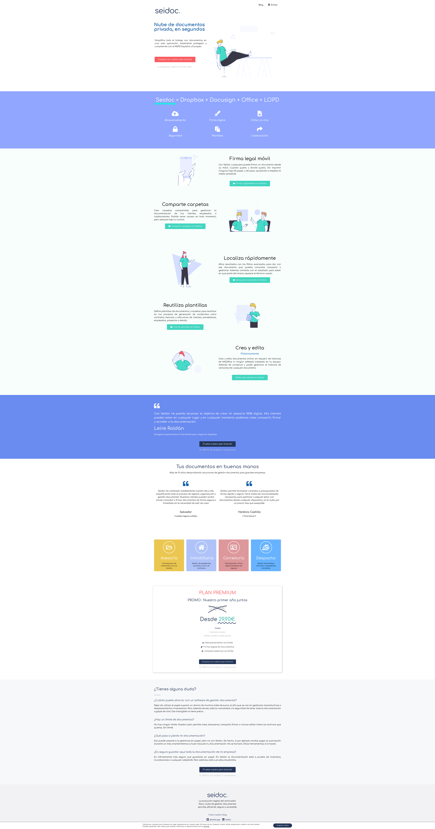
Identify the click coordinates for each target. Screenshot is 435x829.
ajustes (206, 826)
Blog (261, 5)
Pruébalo (169, 565)
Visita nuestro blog (217, 815)
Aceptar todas (283, 825)
